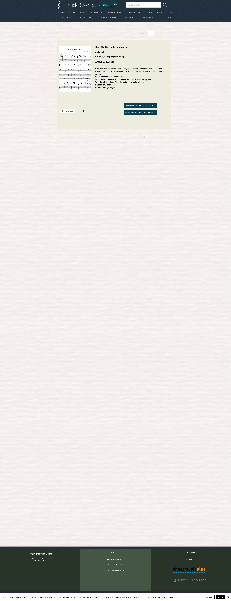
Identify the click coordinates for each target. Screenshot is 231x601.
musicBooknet (81, 5)
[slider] (83, 111)
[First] (136, 33)
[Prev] (142, 33)
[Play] (63, 111)
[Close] (228, 597)
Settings (209, 597)
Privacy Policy (172, 597)
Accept (220, 597)
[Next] (162, 33)
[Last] (169, 33)
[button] (106, 4)
